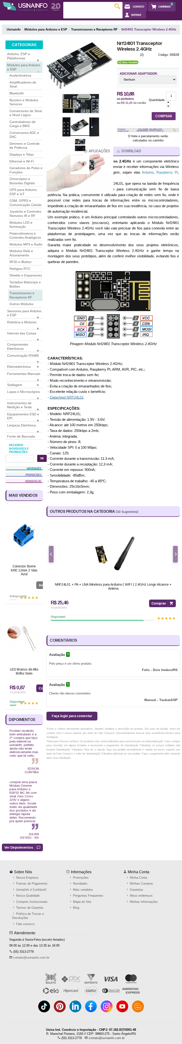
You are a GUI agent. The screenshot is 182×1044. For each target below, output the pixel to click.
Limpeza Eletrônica (23, 428)
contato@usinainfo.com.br (31, 957)
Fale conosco (25, 924)
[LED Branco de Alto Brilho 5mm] (24, 638)
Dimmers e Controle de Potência (24, 146)
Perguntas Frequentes (87, 895)
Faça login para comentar (72, 716)
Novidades (79, 883)
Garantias (136, 889)
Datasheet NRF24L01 (66, 397)
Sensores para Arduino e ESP (24, 314)
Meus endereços (141, 895)
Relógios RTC (19, 269)
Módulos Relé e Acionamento (21, 253)
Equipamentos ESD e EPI (23, 417)
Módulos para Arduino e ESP (23, 68)
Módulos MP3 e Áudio (25, 244)
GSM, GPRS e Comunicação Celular (25, 203)
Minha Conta (138, 872)
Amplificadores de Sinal (22, 84)
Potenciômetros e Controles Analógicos (25, 236)
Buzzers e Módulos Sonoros (23, 102)
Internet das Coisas (23, 336)
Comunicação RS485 (23, 358)
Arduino (148, 172)
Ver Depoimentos (18, 847)
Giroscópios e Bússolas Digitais (22, 181)
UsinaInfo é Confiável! (30, 889)
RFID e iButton (20, 262)
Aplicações (99, 151)
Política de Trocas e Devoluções (28, 916)
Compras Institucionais (31, 902)
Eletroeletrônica (23, 367)
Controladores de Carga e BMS (22, 124)
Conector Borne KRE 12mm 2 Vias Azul (24, 570)
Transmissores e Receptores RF (21, 295)
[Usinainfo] (31, 6)
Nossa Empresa (26, 877)
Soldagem (23, 385)
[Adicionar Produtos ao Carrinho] (168, 102)
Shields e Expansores (25, 275)
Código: (163, 55)
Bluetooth (16, 93)
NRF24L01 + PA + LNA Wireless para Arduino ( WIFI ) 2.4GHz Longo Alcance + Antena (113, 586)
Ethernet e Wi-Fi (21, 161)
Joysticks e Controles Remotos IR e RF (25, 214)
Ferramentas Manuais (23, 376)
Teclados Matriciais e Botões (25, 284)
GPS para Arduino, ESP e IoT (23, 192)
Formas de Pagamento (31, 883)
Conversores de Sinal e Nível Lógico (25, 113)
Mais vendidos (82, 889)
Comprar (158, 603)
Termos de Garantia (29, 907)
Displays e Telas (21, 154)
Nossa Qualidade (27, 895)
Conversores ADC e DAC (24, 135)
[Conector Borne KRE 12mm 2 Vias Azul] (24, 535)
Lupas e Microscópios (23, 394)
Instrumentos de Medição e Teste (23, 406)
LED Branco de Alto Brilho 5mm (24, 671)
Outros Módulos (21, 304)
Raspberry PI (167, 172)
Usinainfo (14, 29)
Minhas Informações (143, 902)
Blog (75, 907)
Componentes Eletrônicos (23, 347)
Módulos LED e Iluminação (20, 225)
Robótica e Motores (23, 325)
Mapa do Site (81, 902)
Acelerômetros (20, 75)
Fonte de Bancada (21, 436)
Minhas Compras (141, 883)
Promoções (80, 877)
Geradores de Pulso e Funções (25, 170)
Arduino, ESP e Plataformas (23, 56)
